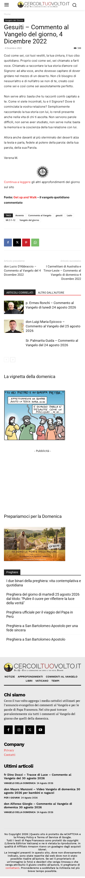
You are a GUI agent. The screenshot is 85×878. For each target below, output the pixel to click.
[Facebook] (8, 242)
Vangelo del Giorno (14, 20)
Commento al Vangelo (39, 215)
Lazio (69, 215)
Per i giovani (12, 797)
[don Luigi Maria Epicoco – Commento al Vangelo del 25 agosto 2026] (14, 326)
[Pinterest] (26, 242)
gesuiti (59, 215)
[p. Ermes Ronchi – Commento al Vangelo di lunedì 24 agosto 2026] (14, 307)
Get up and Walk (25, 197)
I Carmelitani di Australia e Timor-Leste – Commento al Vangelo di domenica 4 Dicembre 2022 (62, 273)
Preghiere (12, 572)
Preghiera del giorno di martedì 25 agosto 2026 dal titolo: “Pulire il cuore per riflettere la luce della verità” (42, 598)
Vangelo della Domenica (19, 783)
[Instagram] (19, 729)
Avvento (19, 215)
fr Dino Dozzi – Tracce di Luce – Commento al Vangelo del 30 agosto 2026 (37, 776)
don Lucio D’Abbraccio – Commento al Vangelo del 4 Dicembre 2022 (22, 270)
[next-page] (12, 359)
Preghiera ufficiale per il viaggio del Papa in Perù (39, 614)
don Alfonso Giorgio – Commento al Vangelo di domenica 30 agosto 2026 (38, 805)
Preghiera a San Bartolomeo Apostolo (35, 639)
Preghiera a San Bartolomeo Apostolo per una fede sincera (42, 628)
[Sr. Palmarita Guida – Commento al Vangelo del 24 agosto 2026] (14, 345)
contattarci (12, 867)
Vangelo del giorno (29, 220)
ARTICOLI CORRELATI (19, 292)
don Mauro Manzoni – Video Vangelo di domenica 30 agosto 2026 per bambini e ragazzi (42, 791)
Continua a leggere (17, 182)
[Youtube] (40, 729)
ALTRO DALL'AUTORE (51, 292)
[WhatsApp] (35, 242)
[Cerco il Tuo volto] (44, 5)
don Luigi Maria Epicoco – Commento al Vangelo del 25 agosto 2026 (53, 326)
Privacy (9, 750)
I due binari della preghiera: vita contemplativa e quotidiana (43, 583)
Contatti (9, 755)
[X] (17, 242)
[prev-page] (6, 359)
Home (7, 14)
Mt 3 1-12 (10, 220)
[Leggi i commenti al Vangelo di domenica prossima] (34, 560)
